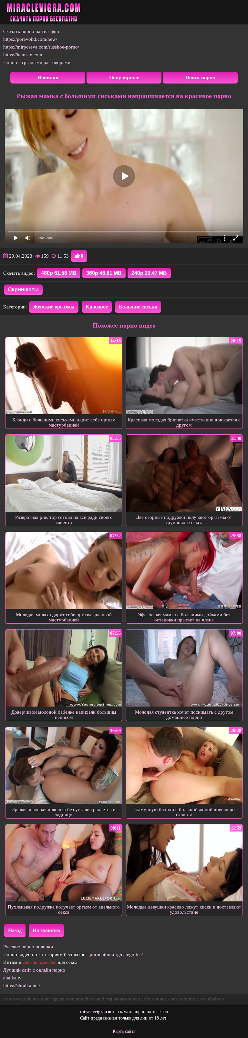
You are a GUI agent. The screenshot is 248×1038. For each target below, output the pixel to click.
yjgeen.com (63, 998)
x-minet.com (164, 998)
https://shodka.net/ (21, 985)
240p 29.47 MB (149, 273)
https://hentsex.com (22, 54)
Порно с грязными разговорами (36, 62)
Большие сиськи (138, 306)
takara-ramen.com (132, 998)
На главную (46, 930)
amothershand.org (94, 998)
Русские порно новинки (28, 946)
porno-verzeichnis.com (26, 998)
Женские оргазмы (54, 306)
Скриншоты (23, 289)
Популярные (124, 77)
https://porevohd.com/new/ (30, 39)
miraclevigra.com (97, 1011)
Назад (15, 930)
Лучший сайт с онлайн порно (34, 970)
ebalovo (216, 998)
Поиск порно (200, 77)
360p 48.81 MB (104, 273)
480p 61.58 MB (59, 273)
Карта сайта (124, 1031)
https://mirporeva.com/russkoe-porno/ (41, 47)
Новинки (47, 77)
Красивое (97, 306)
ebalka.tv (12, 977)
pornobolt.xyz (192, 998)
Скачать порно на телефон (31, 31)
